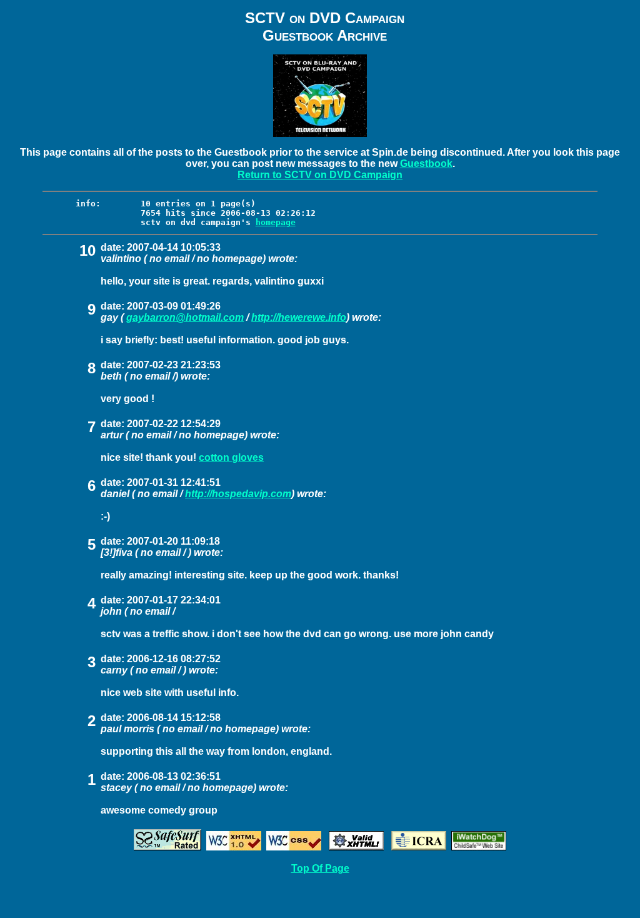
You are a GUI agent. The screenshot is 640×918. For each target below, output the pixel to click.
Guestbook (426, 163)
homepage (276, 222)
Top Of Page (320, 868)
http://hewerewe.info (298, 317)
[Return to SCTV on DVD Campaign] (320, 133)
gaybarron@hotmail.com (185, 317)
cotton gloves (231, 457)
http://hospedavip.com (238, 493)
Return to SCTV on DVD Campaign (320, 174)
